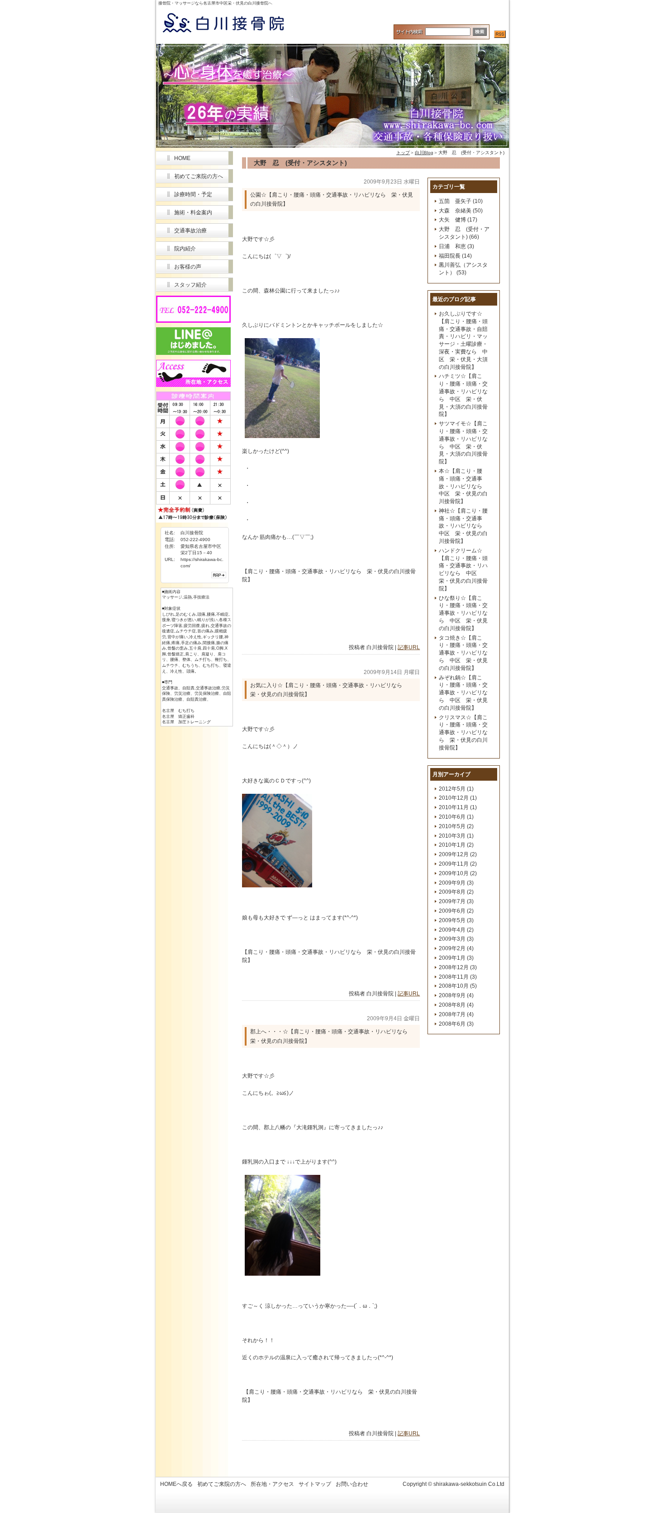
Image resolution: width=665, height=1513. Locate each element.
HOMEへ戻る (176, 1484)
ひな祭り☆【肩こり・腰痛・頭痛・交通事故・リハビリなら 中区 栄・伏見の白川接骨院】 (463, 613)
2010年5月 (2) (456, 826)
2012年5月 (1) (456, 789)
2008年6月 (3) (456, 1024)
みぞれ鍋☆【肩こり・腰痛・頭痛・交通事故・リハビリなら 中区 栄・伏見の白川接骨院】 (463, 692)
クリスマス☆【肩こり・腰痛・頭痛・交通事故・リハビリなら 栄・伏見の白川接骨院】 (463, 732)
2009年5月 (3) (456, 920)
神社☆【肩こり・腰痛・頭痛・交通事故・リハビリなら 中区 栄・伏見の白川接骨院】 (463, 526)
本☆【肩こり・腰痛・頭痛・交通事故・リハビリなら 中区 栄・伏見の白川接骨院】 (463, 486)
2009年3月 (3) (456, 939)
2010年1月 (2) (456, 845)
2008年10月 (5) (458, 986)
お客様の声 (187, 267)
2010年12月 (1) (458, 798)
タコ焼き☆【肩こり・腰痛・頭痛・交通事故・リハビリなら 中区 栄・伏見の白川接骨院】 (463, 653)
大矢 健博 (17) (458, 220)
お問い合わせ (352, 1484)
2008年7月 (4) (456, 1014)
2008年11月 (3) (458, 977)
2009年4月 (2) (456, 930)
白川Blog (424, 152)
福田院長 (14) (455, 256)
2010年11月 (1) (458, 807)
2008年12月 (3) (458, 967)
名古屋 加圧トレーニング (186, 722)
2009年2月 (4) (456, 948)
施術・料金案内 (193, 212)
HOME (182, 158)
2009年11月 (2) (458, 864)
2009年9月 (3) (456, 883)
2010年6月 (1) (456, 817)
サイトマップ (315, 1484)
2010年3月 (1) (456, 836)
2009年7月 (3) (456, 901)
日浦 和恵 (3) (456, 246)
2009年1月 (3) (456, 958)
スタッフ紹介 (190, 285)
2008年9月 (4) (456, 995)
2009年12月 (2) (458, 854)
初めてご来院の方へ (198, 176)
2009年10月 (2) (458, 873)
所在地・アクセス (272, 1484)
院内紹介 (185, 248)
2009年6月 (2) (456, 911)
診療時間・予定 (193, 194)
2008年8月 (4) (456, 1005)
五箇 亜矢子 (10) (461, 201)
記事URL (409, 647)
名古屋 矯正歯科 (178, 716)
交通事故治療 (190, 230)
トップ (403, 152)
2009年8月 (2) (456, 892)
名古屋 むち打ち (178, 710)
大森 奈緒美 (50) (461, 210)
